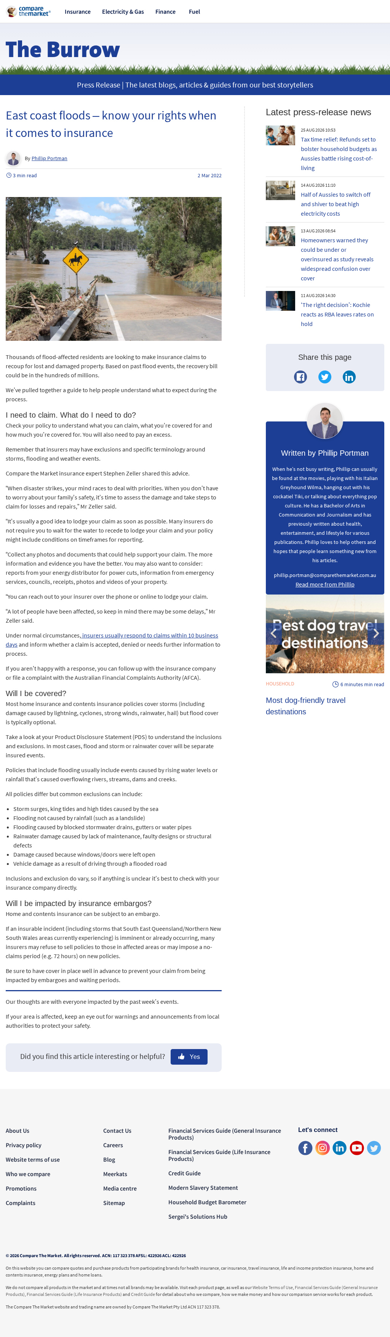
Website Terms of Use (273, 1287)
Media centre (120, 1188)
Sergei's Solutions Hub (197, 1216)
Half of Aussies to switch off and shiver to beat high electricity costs (336, 204)
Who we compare (28, 1174)
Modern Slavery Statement (203, 1187)
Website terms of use (33, 1159)
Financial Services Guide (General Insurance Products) (224, 1134)
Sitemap (114, 1203)
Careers (113, 1145)
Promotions (21, 1188)
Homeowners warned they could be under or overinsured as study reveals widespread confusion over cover (337, 259)
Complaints (20, 1203)
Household (280, 683)
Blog (109, 1159)
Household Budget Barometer (207, 1202)
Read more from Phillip (325, 584)
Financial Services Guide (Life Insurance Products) (219, 1155)
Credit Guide (184, 1173)
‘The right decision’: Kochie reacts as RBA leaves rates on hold (337, 314)
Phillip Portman (49, 158)
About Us (17, 1130)
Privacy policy (24, 1145)
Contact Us (117, 1130)
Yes (194, 1057)
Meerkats (115, 1174)
